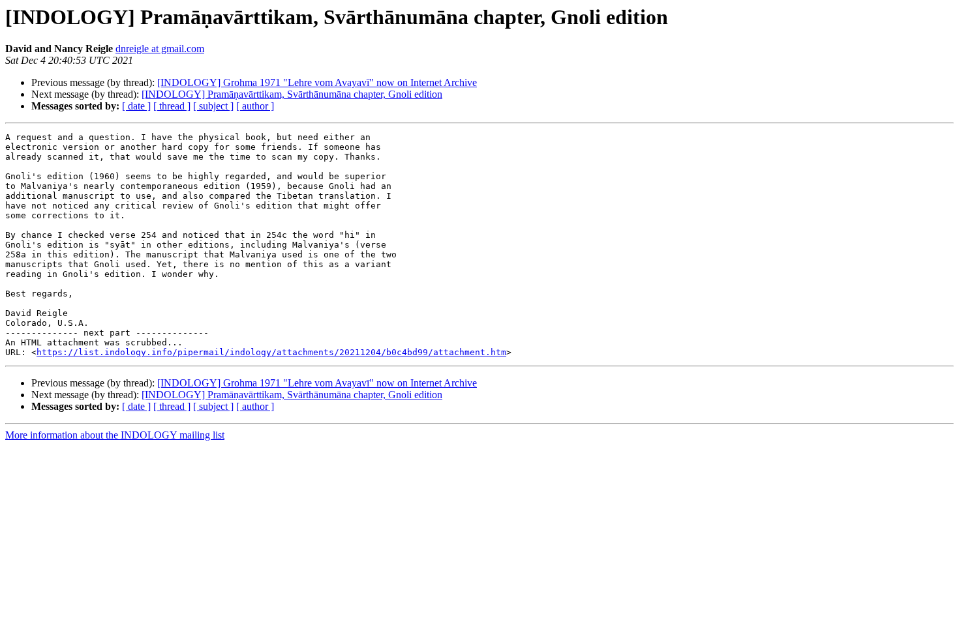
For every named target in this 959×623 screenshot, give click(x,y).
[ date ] (136, 105)
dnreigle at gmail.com (159, 48)
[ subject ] (213, 105)
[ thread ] (171, 105)
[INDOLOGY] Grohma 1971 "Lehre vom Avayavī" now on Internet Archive (317, 82)
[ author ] (255, 105)
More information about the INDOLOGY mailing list (114, 435)
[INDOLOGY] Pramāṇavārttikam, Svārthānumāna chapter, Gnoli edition (292, 94)
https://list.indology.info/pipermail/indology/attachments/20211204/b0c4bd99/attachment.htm (271, 352)
